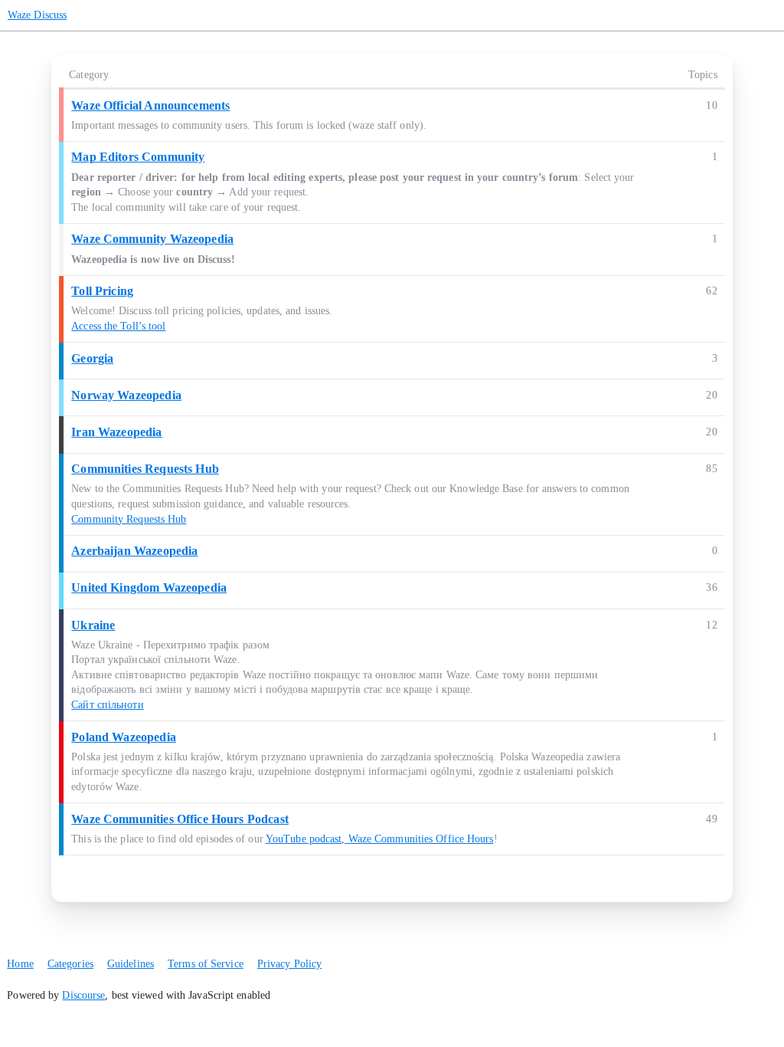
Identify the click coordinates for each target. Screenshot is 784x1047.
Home (20, 964)
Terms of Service (205, 964)
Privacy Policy (289, 964)
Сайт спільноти (107, 705)
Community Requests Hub (128, 519)
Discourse (83, 995)
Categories (70, 964)
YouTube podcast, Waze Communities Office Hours (380, 839)
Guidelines (130, 964)
